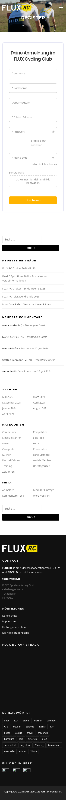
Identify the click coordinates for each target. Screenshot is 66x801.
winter (22, 751)
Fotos (36, 443)
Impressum (9, 621)
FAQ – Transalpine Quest (31, 325)
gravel (30, 732)
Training (7, 466)
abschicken (33, 200)
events (42, 726)
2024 (16, 720)
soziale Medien (42, 460)
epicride (30, 726)
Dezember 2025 (11, 402)
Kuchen (6, 454)
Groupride (8, 449)
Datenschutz (9, 615)
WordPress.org (41, 495)
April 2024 (39, 402)
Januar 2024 (9, 408)
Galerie (18, 732)
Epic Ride (38, 437)
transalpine (54, 745)
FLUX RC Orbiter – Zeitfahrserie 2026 (23, 288)
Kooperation (40, 449)
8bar (6, 720)
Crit (6, 726)
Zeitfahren (8, 471)
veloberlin (9, 751)
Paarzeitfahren (11, 460)
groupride (42, 732)
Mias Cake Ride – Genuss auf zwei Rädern (27, 304)
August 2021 (40, 408)
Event (5, 443)
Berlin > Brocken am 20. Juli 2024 (29, 348)
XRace (33, 751)
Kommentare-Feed (13, 495)
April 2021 (8, 414)
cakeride (51, 720)
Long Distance (41, 454)
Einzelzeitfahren (11, 437)
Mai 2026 (7, 397)
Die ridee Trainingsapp (15, 632)
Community (9, 432)
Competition (40, 432)
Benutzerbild (16, 172)
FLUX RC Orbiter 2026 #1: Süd (19, 268)
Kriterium (32, 738)
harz (20, 738)
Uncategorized (41, 466)
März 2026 (39, 397)
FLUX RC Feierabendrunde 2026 (20, 296)
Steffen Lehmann (12, 360)
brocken (37, 720)
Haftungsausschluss (14, 627)
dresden (16, 726)
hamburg (9, 738)
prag (44, 738)
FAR (52, 726)
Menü (61, 7)
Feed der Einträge (43, 490)
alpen (26, 720)
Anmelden (8, 490)
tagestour (25, 745)
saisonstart (10, 745)
